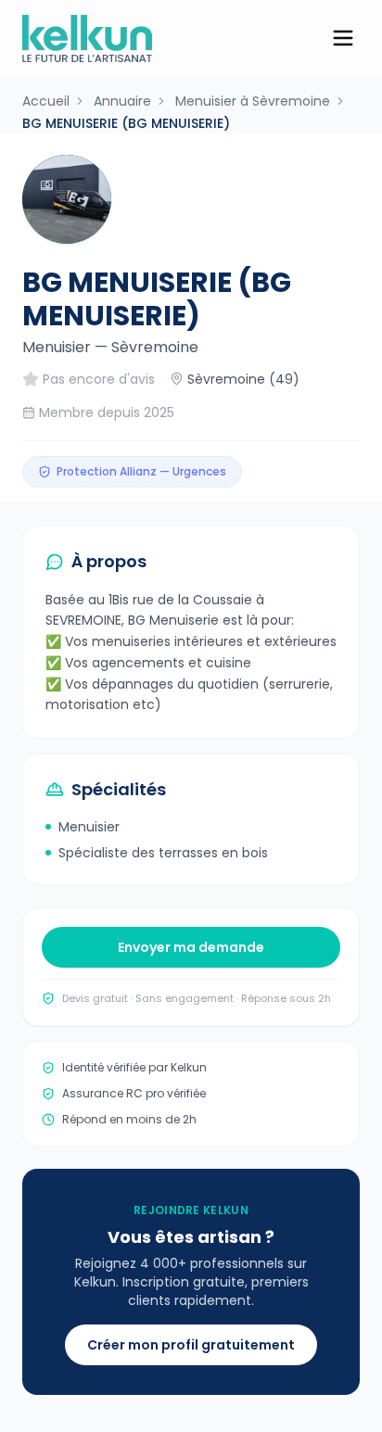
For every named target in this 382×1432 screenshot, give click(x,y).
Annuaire (122, 101)
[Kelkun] (87, 38)
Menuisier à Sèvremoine (252, 101)
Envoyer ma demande (191, 947)
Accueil (46, 101)
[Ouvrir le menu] (343, 38)
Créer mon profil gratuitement (191, 1345)
